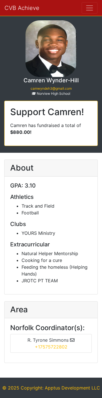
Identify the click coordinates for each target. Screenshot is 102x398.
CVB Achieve (22, 8)
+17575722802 (51, 347)
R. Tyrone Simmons (48, 340)
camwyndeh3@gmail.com (51, 88)
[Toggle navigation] (89, 8)
